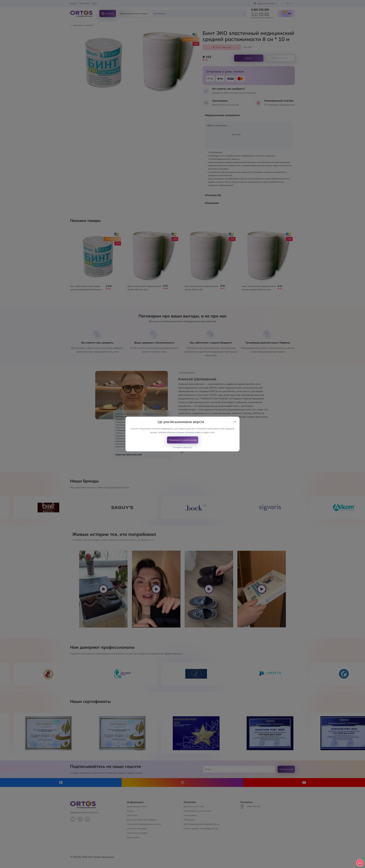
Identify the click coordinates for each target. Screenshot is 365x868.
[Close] (235, 422)
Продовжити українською (182, 440)
